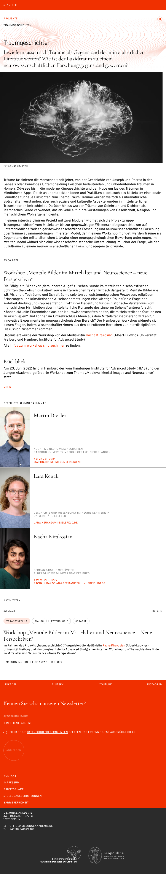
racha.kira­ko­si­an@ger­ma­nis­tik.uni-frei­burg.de (69, 583)
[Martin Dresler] (15, 437)
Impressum (11, 782)
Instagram (155, 684)
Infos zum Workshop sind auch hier (37, 346)
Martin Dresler (50, 415)
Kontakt (9, 776)
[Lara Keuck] (15, 498)
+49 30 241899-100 (22, 829)
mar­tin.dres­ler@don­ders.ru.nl (57, 462)
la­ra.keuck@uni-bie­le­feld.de (56, 523)
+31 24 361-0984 (45, 459)
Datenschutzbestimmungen (47, 732)
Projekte (10, 18)
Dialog (39, 621)
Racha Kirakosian (99, 335)
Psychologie (59, 621)
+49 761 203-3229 (45, 580)
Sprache (81, 621)
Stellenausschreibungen (22, 796)
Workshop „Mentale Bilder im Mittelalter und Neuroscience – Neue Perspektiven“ (77, 635)
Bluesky (57, 684)
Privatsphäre (13, 789)
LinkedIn (9, 684)
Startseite (11, 5)
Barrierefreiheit (16, 803)
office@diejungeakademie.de (31, 826)
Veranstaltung (16, 621)
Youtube (105, 684)
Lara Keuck (46, 476)
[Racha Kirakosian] (15, 558)
